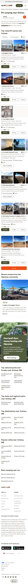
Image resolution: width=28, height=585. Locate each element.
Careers (3, 504)
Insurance (16, 505)
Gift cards (3, 496)
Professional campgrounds (17, 502)
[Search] (24, 17)
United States (9, 9)
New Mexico (16, 9)
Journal (3, 501)
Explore (3, 9)
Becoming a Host (18, 496)
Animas (21, 9)
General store (4, 498)
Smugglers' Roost (14, 305)
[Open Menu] (25, 5)
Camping (26, 9)
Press (2, 506)
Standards (16, 508)
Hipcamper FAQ (5, 509)
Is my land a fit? (18, 498)
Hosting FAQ (17, 511)
